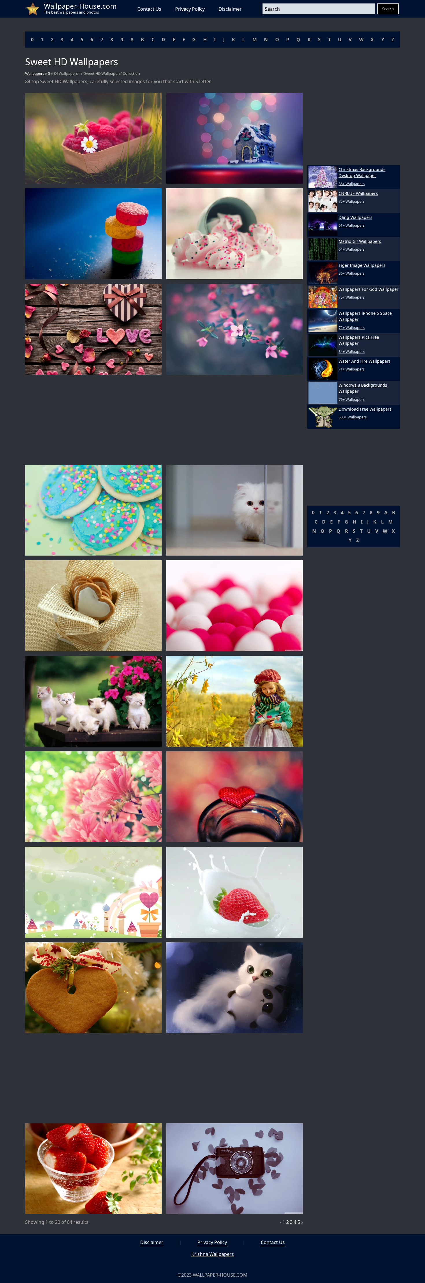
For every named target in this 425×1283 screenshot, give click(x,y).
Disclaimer (230, 9)
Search (388, 8)
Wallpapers (35, 73)
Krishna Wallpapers (212, 1254)
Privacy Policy (190, 9)
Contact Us (149, 9)
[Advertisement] (164, 419)
